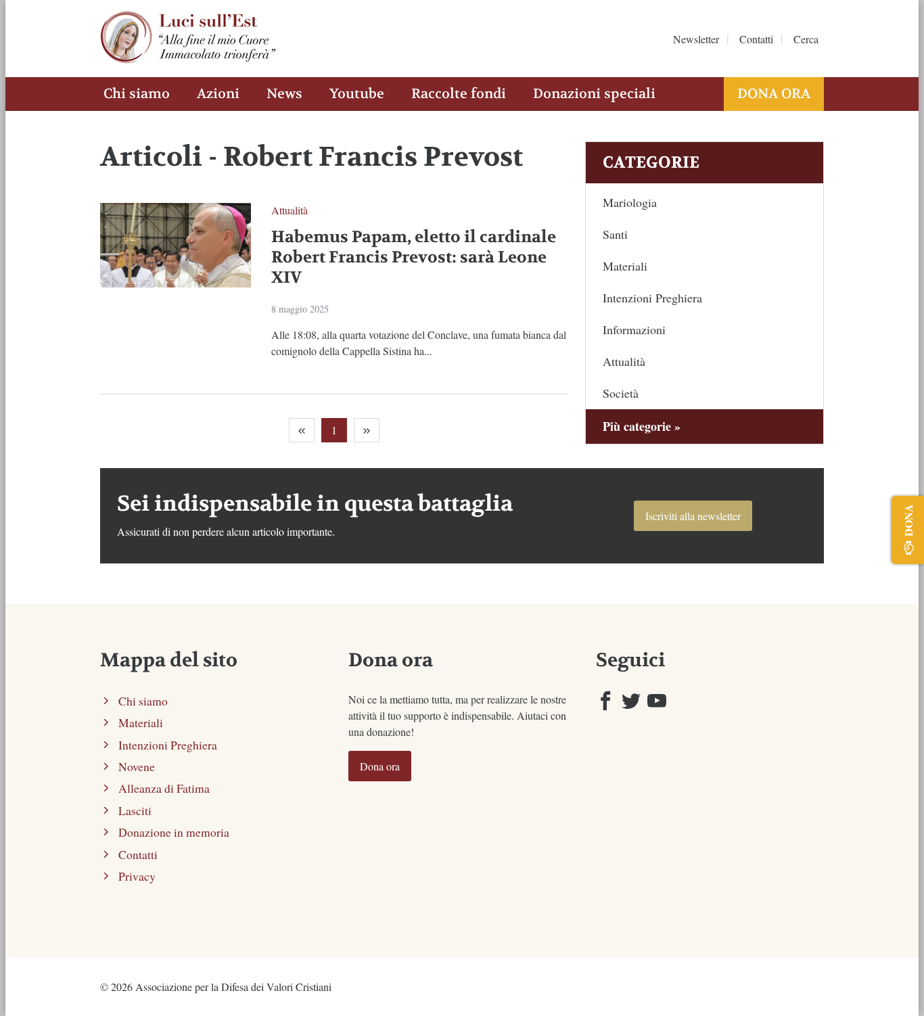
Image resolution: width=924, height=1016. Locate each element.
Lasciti (135, 810)
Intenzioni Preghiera (652, 298)
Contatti (756, 39)
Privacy (137, 876)
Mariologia (630, 202)
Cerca (805, 39)
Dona (908, 520)
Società (621, 393)
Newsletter (696, 39)
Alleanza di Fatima (164, 788)
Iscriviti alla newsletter (693, 516)
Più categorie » (641, 426)
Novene (136, 766)
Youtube (356, 93)
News (284, 93)
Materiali (625, 266)
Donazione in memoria (173, 832)
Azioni (218, 93)
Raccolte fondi (458, 93)
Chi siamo (136, 93)
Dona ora (773, 93)
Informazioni (634, 329)
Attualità (289, 210)
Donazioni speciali (594, 93)
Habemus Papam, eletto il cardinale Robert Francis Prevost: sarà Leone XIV (413, 257)
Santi (615, 234)
